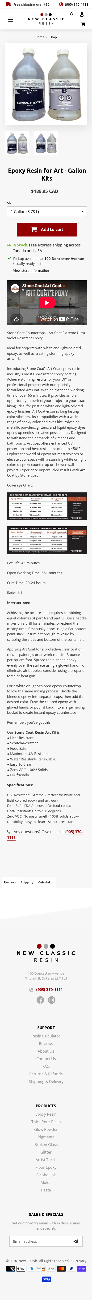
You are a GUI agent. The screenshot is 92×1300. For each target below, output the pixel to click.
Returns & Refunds (46, 1074)
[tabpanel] (46, 84)
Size (10, 202)
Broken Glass (46, 1145)
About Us (46, 1051)
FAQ (46, 1066)
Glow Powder (46, 1129)
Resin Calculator (46, 1036)
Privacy (80, 1261)
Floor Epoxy (46, 1167)
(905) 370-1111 (76, 4)
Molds (46, 1183)
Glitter (46, 1152)
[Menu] (10, 19)
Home (39, 37)
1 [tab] (43, 113)
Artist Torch (46, 1160)
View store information (31, 270)
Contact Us (46, 1059)
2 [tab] (48, 113)
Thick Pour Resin (46, 1122)
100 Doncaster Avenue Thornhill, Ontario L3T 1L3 (46, 976)
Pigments (46, 1137)
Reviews (46, 1044)
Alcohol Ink (46, 1175)
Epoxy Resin (46, 1114)
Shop (53, 37)
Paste (46, 1190)
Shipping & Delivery (46, 1081)
